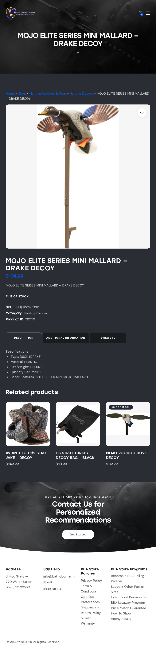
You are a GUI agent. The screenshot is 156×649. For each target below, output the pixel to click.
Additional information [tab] (65, 337)
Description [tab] (23, 337)
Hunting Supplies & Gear (47, 93)
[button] (142, 112)
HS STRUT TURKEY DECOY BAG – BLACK (75, 455)
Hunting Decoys (81, 93)
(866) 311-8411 (53, 589)
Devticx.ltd (13, 642)
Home (10, 93)
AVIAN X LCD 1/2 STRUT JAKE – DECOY (27, 455)
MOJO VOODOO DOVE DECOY (126, 455)
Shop (22, 93)
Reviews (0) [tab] (108, 337)
